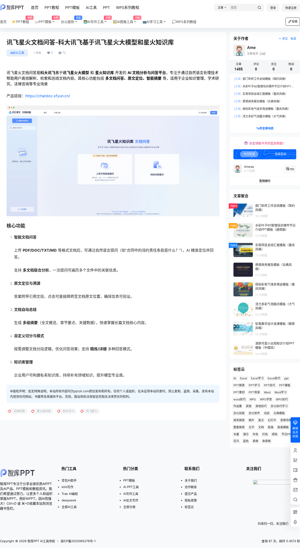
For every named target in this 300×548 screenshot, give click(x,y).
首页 (34, 7)
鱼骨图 (266, 441)
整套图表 (239, 427)
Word (267, 392)
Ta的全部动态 (265, 128)
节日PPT (287, 434)
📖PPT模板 (46, 20)
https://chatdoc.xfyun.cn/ (47, 95)
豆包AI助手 (69, 480)
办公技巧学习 (279, 406)
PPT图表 (239, 385)
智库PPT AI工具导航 (40, 541)
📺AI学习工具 (152, 22)
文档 (261, 427)
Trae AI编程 (70, 494)
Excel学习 (257, 378)
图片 (251, 420)
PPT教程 (52, 7)
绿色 (275, 434)
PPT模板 (72, 7)
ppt (286, 378)
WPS (253, 399)
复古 (261, 420)
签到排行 (264, 181)
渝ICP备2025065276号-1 (78, 541)
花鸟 (236, 441)
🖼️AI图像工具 (126, 20)
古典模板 (279, 413)
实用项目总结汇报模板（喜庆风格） (261, 94)
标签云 (189, 507)
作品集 (237, 406)
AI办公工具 (17, 53)
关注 (285, 38)
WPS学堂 (266, 399)
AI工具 (91, 7)
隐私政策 (191, 500)
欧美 (271, 427)
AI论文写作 (130, 500)
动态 (267, 413)
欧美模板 (283, 427)
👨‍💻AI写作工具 (96, 20)
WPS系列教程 (127, 7)
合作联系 (191, 487)
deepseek (69, 500)
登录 (273, 8)
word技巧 (239, 399)
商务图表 (239, 420)
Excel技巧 (274, 378)
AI (234, 378)
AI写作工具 (130, 494)
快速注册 (290, 8)
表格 (255, 441)
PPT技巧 (269, 385)
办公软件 (254, 413)
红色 (265, 434)
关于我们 (191, 480)
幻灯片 (272, 420)
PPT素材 (239, 392)
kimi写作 (67, 487)
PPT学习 (254, 385)
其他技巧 (261, 406)
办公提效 (71, 20)
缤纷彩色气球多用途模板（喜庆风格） (262, 109)
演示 (246, 434)
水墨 (236, 434)
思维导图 (286, 420)
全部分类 (129, 507)
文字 (251, 427)
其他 (248, 406)
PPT (106, 7)
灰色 (255, 434)
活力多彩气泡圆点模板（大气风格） (261, 116)
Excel (243, 378)
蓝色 (246, 441)
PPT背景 (254, 392)
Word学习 (280, 392)
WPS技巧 (282, 399)
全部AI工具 (69, 507)
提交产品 (191, 494)
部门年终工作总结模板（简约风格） (261, 79)
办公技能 (239, 413)
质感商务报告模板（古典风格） (258, 101)
